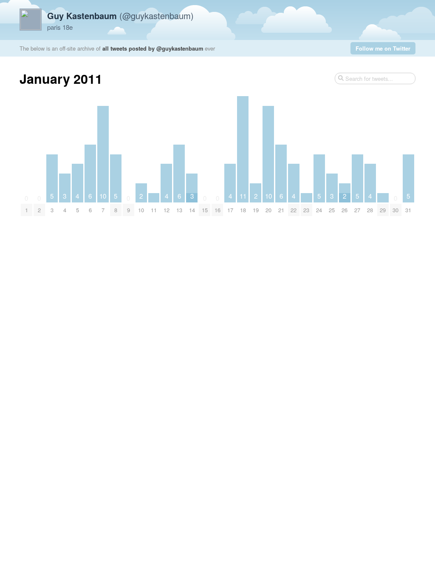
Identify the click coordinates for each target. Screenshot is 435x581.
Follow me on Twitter (383, 48)
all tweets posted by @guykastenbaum (152, 48)
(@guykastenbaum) (120, 15)
